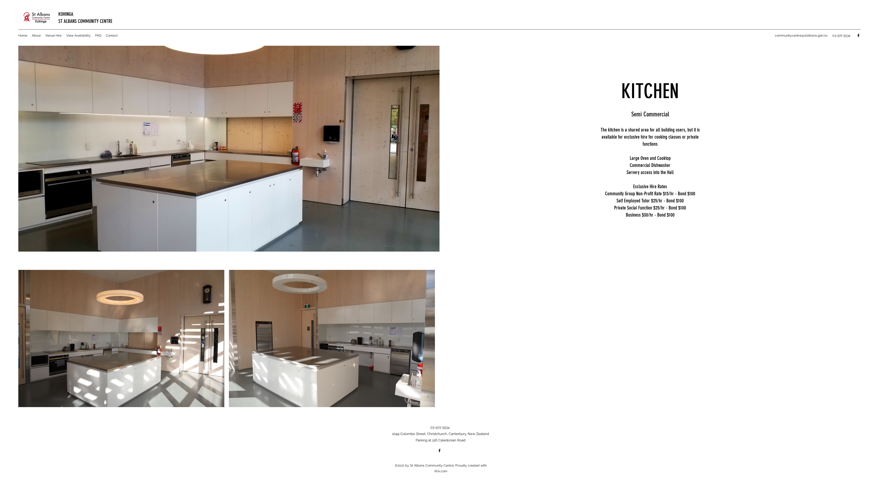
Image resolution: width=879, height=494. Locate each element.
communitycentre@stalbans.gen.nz (801, 35)
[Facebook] (858, 35)
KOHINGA (65, 14)
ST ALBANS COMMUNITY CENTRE (85, 21)
